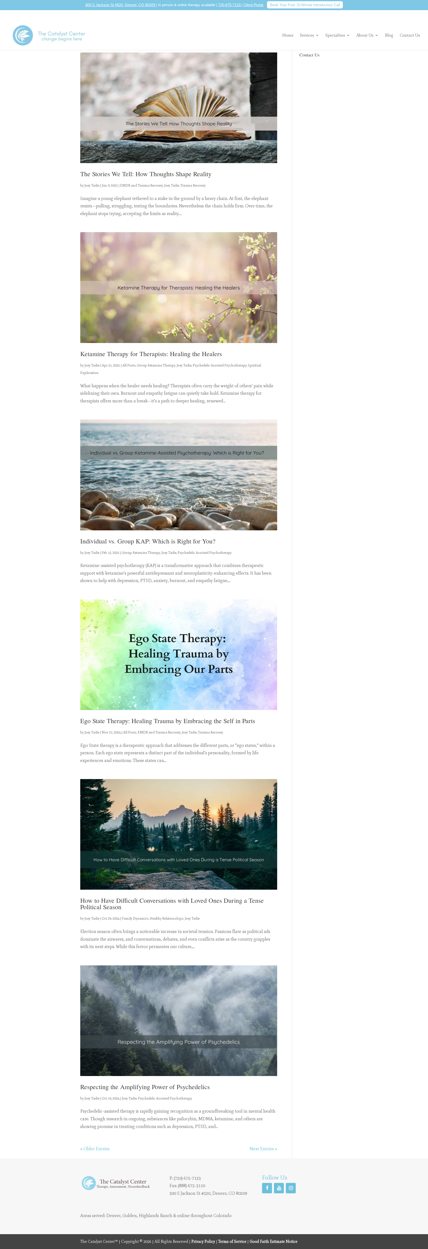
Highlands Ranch (155, 1215)
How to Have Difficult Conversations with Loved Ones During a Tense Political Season (172, 903)
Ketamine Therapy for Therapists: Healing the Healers (151, 353)
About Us (365, 35)
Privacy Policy (203, 1241)
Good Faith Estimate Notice (273, 1241)
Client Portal (253, 5)
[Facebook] (267, 1188)
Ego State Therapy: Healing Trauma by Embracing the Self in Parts (167, 720)
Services (307, 35)
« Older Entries (94, 1148)
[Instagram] (291, 1188)
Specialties (335, 35)
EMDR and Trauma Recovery (141, 185)
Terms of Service (232, 1241)
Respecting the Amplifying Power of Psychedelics (145, 1086)
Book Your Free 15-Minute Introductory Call (305, 5)
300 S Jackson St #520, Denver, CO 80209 (120, 5)
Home (288, 35)
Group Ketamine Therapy (156, 365)
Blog (389, 35)
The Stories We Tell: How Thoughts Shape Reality (146, 174)
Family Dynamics (135, 918)
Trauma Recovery (193, 185)
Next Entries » (263, 1148)
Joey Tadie (91, 185)
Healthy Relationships (167, 918)
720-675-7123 (229, 5)
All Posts (129, 365)
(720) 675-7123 (187, 1178)
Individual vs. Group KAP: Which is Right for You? (147, 541)
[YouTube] (279, 1188)
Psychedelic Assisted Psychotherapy (220, 365)
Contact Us (410, 35)
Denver (113, 1215)
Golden (130, 1215)
